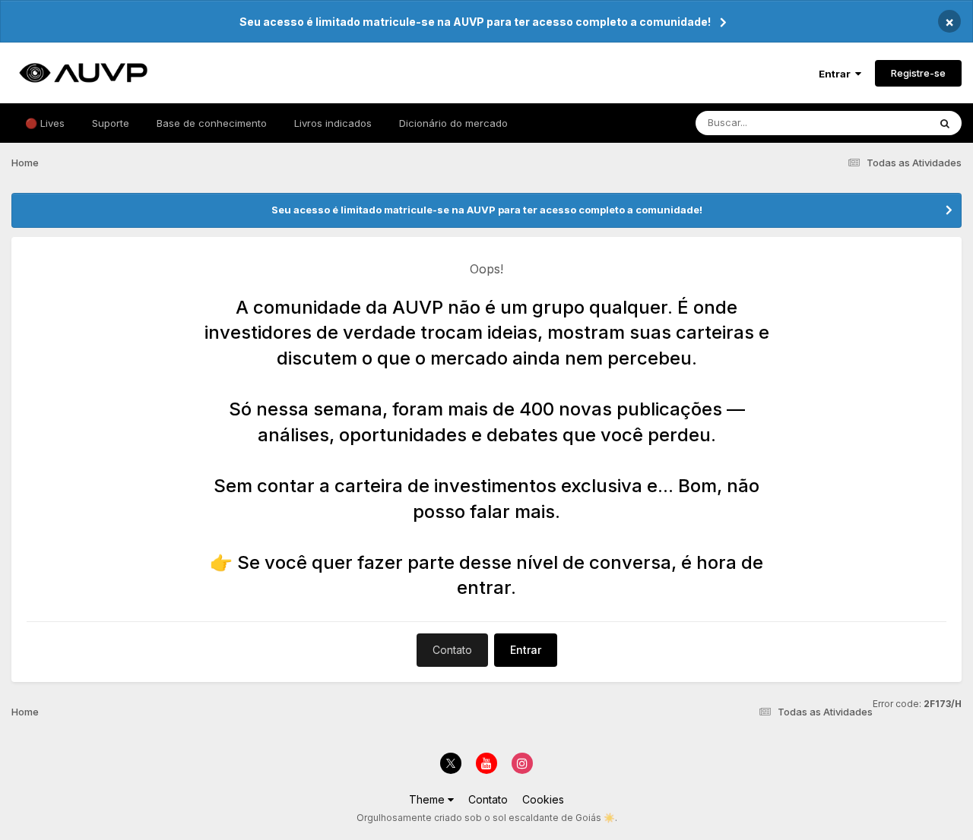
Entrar (837, 74)
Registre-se (918, 73)
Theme (428, 799)
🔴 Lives (45, 123)
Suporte (110, 123)
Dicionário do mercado (453, 123)
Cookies (543, 799)
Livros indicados (333, 123)
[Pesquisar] (945, 123)
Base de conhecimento (212, 123)
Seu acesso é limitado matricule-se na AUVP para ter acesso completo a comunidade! (475, 21)
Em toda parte (876, 122)
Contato (452, 649)
